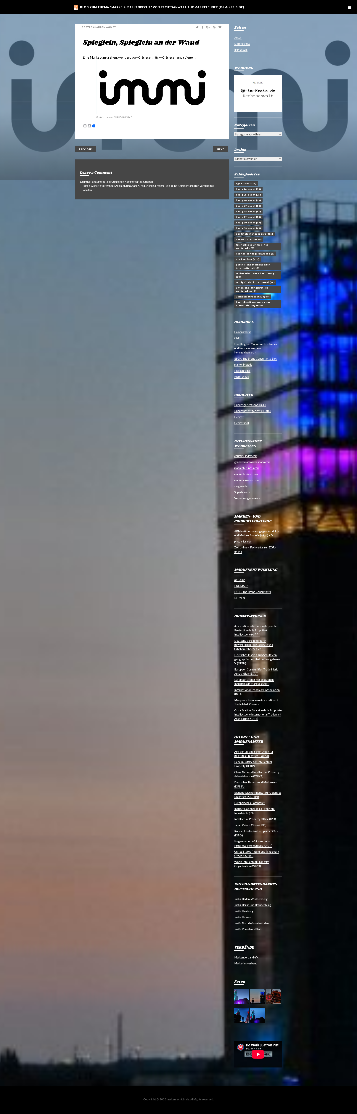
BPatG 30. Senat (248, 222)
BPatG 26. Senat (248, 200)
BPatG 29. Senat (248, 217)
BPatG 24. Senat (248, 189)
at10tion (239, 579)
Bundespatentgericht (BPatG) (252, 410)
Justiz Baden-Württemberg (251, 899)
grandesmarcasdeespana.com (252, 462)
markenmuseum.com (246, 480)
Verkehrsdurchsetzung (253, 296)
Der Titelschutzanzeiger (254, 233)
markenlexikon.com (246, 474)
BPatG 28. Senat (248, 211)
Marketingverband (245, 963)
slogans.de (240, 486)
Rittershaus (241, 376)
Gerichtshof (241, 423)
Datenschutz (242, 43)
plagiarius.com (243, 541)
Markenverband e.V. (246, 957)
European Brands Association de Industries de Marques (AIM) (254, 682)
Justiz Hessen (242, 917)
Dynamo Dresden (249, 239)
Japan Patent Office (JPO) (250, 825)
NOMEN (239, 598)
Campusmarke (242, 332)
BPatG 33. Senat (248, 228)
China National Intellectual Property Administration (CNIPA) (256, 774)
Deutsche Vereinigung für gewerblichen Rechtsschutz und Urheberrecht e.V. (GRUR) (253, 645)
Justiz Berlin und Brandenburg (252, 905)
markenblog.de (243, 364)
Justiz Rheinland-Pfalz (248, 929)
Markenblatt (247, 259)
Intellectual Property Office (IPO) (255, 819)
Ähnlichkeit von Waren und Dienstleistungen (253, 304)
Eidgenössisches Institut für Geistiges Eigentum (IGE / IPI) (257, 794)
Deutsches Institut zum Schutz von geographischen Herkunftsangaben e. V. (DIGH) (257, 659)
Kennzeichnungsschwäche (255, 253)
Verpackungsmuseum (247, 498)
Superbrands (242, 492)
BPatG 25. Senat (248, 194)
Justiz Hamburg (243, 911)
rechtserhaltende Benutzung (255, 275)
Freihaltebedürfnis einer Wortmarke (252, 246)
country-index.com (245, 455)
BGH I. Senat (246, 183)
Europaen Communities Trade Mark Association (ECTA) (256, 671)
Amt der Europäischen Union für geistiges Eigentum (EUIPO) (253, 754)
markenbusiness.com (246, 468)
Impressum (240, 49)
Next (220, 149)
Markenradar (242, 370)
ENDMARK (241, 586)
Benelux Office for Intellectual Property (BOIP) (253, 764)
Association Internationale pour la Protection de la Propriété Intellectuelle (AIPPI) (255, 630)
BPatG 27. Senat (248, 205)
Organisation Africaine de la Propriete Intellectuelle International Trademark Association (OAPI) (258, 714)
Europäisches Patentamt (249, 802)
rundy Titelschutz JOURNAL (255, 282)
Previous (86, 149)
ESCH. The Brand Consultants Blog (255, 358)
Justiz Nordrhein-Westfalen (251, 923)
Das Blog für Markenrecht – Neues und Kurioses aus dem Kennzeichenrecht (255, 348)
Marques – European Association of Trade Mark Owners (256, 702)
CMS (237, 338)
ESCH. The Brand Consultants (252, 591)
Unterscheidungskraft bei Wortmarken (252, 289)
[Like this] (220, 27)
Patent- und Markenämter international (253, 266)
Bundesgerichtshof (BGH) (250, 404)
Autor (238, 37)
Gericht (239, 417)
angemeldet (99, 181)
